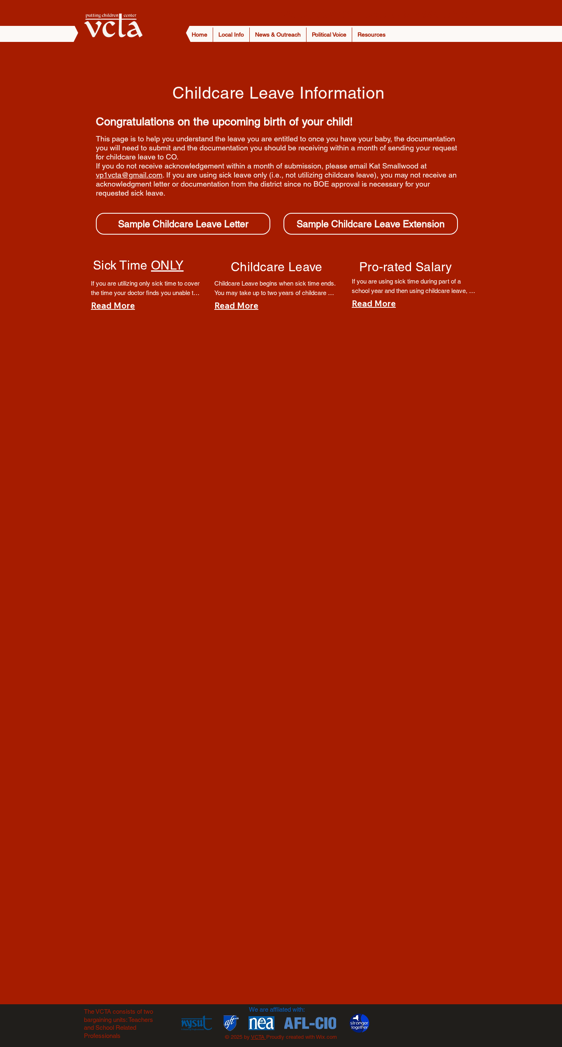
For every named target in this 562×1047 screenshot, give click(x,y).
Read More (113, 305)
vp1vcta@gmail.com (129, 175)
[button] (231, 35)
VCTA (258, 1037)
